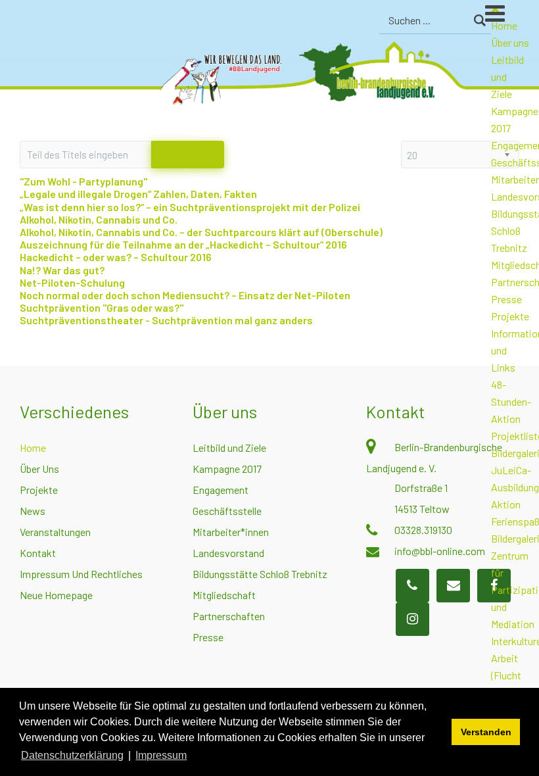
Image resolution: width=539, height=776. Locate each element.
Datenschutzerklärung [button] (72, 755)
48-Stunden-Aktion (511, 401)
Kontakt (38, 552)
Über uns (510, 42)
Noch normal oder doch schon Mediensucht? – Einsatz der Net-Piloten (185, 295)
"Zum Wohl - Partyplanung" (83, 181)
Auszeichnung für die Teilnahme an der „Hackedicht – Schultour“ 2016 (183, 244)
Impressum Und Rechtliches (81, 574)
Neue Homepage (56, 595)
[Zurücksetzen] (205, 154)
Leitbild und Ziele (229, 447)
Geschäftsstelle (227, 510)
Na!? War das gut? (62, 270)
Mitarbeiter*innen (231, 531)
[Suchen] (169, 154)
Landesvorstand (228, 552)
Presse (506, 299)
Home (33, 447)
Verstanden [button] (486, 732)
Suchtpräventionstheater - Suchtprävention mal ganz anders (166, 320)
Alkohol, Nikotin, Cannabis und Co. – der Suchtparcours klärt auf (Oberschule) (201, 232)
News (32, 510)
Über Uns (39, 468)
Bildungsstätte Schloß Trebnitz (260, 574)
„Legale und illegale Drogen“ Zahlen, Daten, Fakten (138, 193)
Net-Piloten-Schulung (72, 282)
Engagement (220, 489)
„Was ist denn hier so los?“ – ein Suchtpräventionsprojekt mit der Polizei (190, 207)
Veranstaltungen (55, 531)
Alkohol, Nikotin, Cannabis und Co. (98, 219)
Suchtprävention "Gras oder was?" (101, 307)
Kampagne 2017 (227, 468)
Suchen (479, 20)
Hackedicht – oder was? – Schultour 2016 (116, 257)
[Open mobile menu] (512, 19)
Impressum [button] (161, 755)
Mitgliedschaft (224, 595)
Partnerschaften (229, 616)
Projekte (510, 316)
